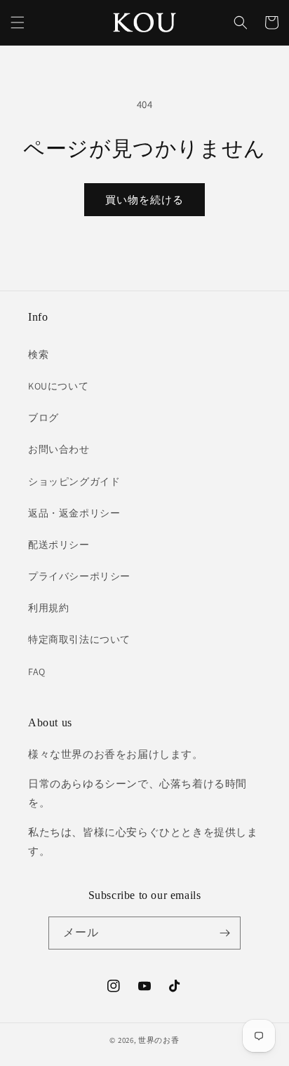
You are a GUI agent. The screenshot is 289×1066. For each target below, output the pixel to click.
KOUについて (58, 386)
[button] (17, 22)
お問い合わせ (59, 449)
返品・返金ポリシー (74, 513)
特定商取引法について (79, 639)
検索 (38, 354)
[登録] (224, 933)
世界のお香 (159, 1040)
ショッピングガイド (74, 481)
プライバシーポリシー (79, 576)
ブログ (43, 417)
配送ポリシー (59, 544)
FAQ (37, 671)
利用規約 (48, 607)
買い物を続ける (144, 199)
